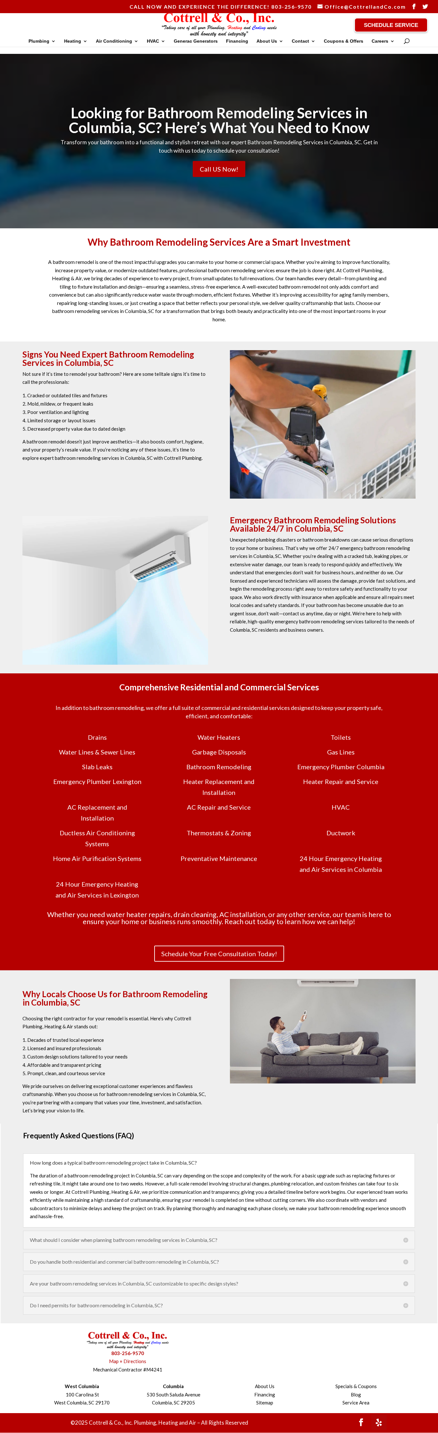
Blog (356, 1394)
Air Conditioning (114, 41)
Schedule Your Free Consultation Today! (219, 953)
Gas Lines (341, 752)
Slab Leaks (97, 767)
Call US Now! (219, 169)
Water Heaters (219, 737)
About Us (267, 41)
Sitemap (264, 1402)
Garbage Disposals (219, 752)
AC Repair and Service (219, 807)
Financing (237, 41)
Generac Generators (196, 41)
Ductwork (340, 833)
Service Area (355, 1402)
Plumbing (39, 41)
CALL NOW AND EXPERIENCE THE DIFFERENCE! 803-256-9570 (221, 7)
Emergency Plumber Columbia (340, 767)
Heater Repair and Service (340, 781)
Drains (97, 737)
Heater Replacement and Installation (219, 787)
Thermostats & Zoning (219, 833)
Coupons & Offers (343, 41)
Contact (300, 41)
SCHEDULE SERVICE (391, 25)
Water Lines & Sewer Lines (97, 752)
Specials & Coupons (356, 1386)
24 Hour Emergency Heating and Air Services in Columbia (340, 864)
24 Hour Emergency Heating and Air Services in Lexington (97, 889)
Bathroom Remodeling (218, 767)
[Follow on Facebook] (361, 1422)
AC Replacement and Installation (97, 812)
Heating (72, 41)
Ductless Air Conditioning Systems (97, 838)
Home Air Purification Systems (97, 858)
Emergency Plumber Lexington (97, 781)
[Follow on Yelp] (379, 1422)
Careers (380, 41)
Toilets (341, 737)
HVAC (153, 41)
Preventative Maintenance (219, 858)
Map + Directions (127, 1361)
